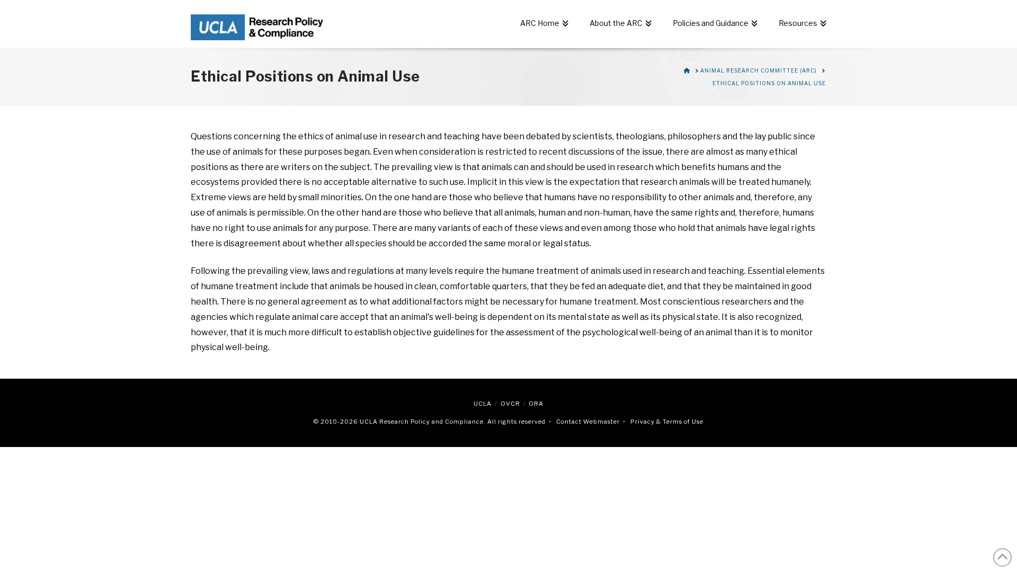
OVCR (510, 403)
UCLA (483, 403)
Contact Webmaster (588, 421)
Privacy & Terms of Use (666, 421)
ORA (536, 403)
